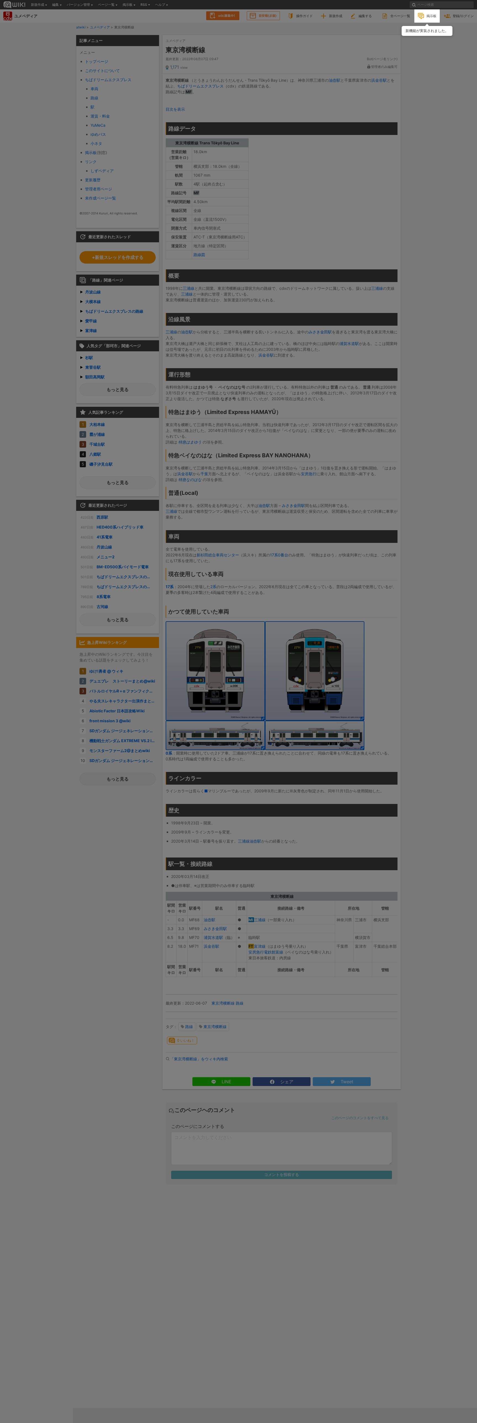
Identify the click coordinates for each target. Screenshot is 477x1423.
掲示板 (431, 16)
